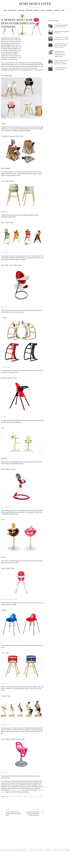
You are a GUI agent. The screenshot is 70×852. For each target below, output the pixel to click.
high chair (31, 796)
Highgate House (5, 724)
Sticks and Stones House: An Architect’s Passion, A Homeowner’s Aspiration (62, 62)
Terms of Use (33, 850)
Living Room (21, 10)
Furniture (3, 15)
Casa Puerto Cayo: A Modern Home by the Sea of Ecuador (62, 38)
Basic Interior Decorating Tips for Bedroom (62, 32)
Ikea (2, 642)
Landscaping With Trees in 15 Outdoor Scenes (61, 68)
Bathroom (49, 10)
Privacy (41, 850)
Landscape (57, 10)
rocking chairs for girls (16, 790)
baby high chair (18, 796)
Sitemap (48, 850)
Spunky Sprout (5, 252)
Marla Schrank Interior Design (9, 599)
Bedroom (36, 10)
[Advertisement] (34, 46)
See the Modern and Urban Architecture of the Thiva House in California (61, 45)
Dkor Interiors (4, 683)
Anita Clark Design (6, 507)
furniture (25, 796)
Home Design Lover (35, 4)
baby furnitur (9, 796)
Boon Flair (4, 772)
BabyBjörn (4, 417)
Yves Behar (4, 307)
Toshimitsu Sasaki (6, 367)
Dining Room (29, 10)
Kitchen (43, 10)
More (62, 10)
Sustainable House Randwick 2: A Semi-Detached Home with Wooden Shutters (60, 54)
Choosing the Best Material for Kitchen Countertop (61, 26)
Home (5, 10)
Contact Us (55, 850)
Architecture (12, 10)
